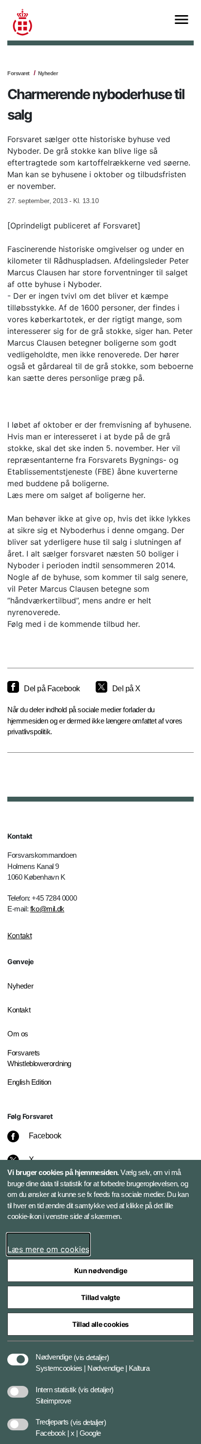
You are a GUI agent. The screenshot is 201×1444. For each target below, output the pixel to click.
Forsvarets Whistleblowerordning (39, 1058)
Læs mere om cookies (48, 1249)
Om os (17, 1034)
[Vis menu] (181, 20)
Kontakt (19, 935)
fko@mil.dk (47, 909)
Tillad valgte (100, 1297)
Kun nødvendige (100, 1270)
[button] (91, 1352)
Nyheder (48, 73)
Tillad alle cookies (100, 1324)
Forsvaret (18, 73)
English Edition (29, 1082)
